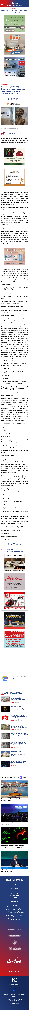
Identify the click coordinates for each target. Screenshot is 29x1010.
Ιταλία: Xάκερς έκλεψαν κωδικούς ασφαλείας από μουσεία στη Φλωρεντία (18, 762)
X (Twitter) (15, 890)
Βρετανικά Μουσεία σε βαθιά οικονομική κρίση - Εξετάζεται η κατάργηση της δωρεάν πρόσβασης (18, 726)
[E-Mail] (17, 99)
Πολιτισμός (4, 84)
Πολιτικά (12, 720)
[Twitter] (11, 99)
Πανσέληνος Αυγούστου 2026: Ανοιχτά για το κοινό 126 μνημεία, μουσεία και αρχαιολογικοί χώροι (18, 708)
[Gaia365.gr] (14, 942)
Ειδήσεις (25, 680)
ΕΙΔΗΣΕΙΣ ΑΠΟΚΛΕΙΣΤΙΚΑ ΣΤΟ (11, 777)
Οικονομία (13, 747)
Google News (14, 678)
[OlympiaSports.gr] (14, 936)
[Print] (20, 99)
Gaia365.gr (13, 994)
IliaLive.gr (6, 994)
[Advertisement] (14, 658)
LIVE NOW (14, 9)
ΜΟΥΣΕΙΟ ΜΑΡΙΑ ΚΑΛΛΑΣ (15, 551)
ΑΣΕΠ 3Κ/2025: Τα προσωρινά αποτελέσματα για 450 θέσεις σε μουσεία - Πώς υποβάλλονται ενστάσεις (18, 744)
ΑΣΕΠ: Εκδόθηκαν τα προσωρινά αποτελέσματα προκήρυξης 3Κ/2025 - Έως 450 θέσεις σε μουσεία (19, 735)
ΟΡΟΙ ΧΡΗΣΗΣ (22, 969)
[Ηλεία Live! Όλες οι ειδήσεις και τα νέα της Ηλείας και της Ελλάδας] (14, 4)
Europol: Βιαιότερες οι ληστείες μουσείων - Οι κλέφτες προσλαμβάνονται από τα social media (17, 698)
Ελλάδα (12, 711)
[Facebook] (8, 99)
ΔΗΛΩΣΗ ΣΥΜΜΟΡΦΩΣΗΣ (10, 969)
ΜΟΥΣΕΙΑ (10, 549)
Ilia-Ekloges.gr (14, 996)
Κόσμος (12, 702)
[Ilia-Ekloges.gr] (14, 949)
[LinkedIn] (14, 99)
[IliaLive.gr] (14, 929)
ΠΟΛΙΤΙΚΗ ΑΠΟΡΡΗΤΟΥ (14, 971)
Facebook (15, 888)
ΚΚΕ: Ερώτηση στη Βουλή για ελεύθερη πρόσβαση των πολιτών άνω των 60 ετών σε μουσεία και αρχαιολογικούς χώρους (18, 717)
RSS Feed (15, 897)
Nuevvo (17, 1003)
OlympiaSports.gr (21, 994)
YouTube (15, 893)
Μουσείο (5, 138)
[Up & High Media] (14, 962)
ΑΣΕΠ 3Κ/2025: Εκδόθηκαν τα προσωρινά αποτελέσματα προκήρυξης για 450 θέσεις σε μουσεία (17, 753)
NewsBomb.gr (9, 539)
